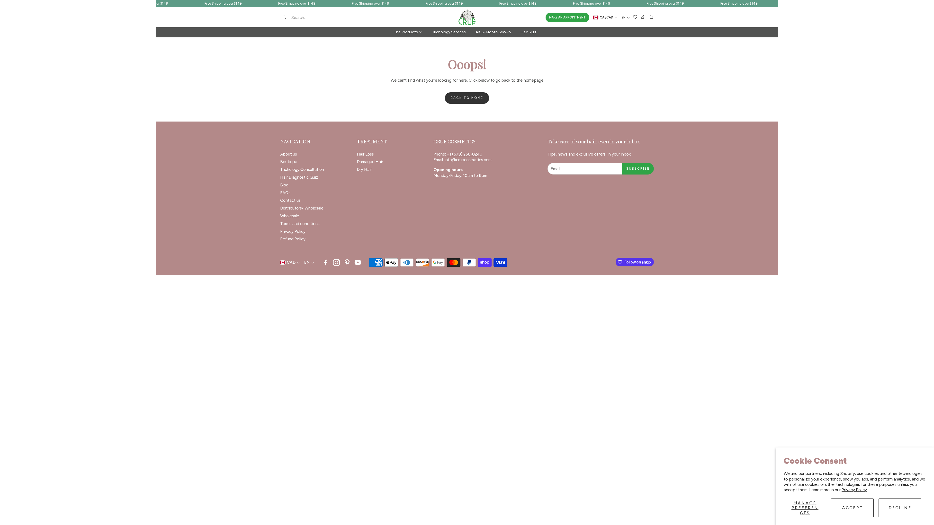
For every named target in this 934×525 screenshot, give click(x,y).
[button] (311, 17)
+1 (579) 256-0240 (464, 154)
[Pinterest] (347, 262)
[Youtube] (357, 262)
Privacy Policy (854, 489)
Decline (900, 507)
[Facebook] (325, 262)
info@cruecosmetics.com (468, 159)
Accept (852, 507)
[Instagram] (336, 262)
